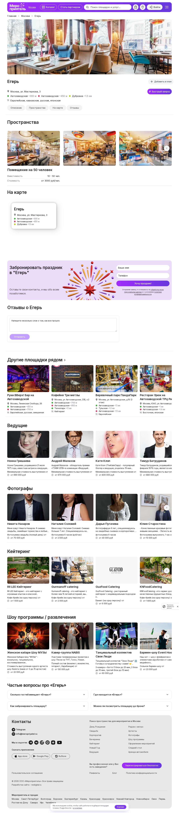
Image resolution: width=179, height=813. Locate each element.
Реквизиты (95, 773)
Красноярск (108, 799)
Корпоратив (95, 735)
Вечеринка (95, 739)
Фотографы (133, 735)
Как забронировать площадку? (28, 706)
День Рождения (97, 727)
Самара (34, 802)
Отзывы (74, 107)
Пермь (162, 799)
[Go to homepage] (18, 7)
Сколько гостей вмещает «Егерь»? (30, 694)
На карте (58, 107)
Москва (32, 7)
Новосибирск (142, 799)
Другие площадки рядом (35, 360)
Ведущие (94, 752)
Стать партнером (70, 7)
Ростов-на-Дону (20, 802)
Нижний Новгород (125, 799)
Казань (83, 799)
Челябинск (51, 802)
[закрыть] (177, 606)
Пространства (37, 107)
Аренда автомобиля (138, 752)
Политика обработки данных (170, 606)
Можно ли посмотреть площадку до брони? (119, 706)
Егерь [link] (38, 16)
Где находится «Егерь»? (108, 694)
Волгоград (46, 799)
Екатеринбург (71, 799)
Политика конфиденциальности (141, 773)
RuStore (62, 756)
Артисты (132, 731)
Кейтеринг (95, 743)
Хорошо (120, 807)
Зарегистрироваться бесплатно (141, 765)
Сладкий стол (135, 748)
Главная (11, 16)
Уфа (41, 802)
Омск (154, 799)
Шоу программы (136, 739)
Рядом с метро (135, 727)
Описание (16, 107)
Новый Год (95, 748)
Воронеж (57, 799)
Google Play (43, 756)
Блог (114, 773)
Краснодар (94, 799)
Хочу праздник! (143, 283)
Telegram (20, 729)
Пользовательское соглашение (27, 773)
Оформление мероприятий (141, 743)
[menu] (166, 7)
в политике (77, 808)
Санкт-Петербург (30, 799)
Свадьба (94, 731)
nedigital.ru (36, 785)
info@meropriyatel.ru (26, 734)
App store (22, 756)
